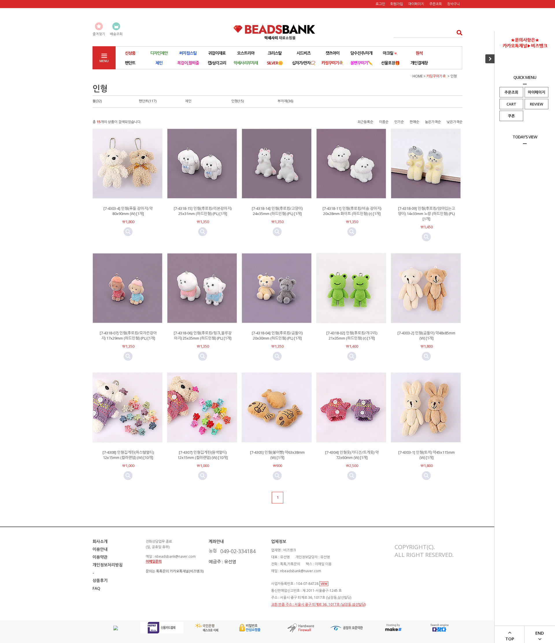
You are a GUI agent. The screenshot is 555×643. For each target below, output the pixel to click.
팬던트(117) (147, 101)
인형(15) (237, 101)
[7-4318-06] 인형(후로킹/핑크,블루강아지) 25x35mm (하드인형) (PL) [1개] (203, 335)
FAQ (96, 588)
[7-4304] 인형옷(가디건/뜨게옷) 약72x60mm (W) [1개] (352, 455)
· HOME (417, 76)
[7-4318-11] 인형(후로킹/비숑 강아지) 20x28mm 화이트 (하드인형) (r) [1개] (352, 211)
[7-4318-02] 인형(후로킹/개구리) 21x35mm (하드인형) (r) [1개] (351, 335)
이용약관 (100, 557)
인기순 (399, 121)
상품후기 (100, 580)
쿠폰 (511, 115)
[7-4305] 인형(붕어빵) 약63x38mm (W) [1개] (277, 455)
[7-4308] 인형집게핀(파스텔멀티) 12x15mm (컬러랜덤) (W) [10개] (128, 455)
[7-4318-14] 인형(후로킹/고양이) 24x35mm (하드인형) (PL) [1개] (277, 211)
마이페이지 (536, 92)
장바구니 (453, 3)
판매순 (414, 121)
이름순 (383, 121)
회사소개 (100, 541)
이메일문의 (154, 561)
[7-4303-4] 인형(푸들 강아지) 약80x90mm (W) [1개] (128, 211)
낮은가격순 (454, 121)
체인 (188, 101)
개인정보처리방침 (107, 565)
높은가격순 (433, 121)
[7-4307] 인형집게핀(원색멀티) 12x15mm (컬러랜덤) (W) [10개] (202, 455)
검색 (457, 32)
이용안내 (100, 549)
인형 (453, 76)
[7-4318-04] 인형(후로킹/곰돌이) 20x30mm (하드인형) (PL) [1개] (277, 335)
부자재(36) (285, 101)
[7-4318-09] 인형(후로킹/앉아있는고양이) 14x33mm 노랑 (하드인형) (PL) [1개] (426, 213)
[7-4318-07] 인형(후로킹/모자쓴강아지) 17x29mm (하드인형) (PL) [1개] (128, 335)
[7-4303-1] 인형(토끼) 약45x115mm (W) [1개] (426, 455)
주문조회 (511, 92)
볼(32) (97, 101)
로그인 (380, 3)
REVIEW (536, 104)
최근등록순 (365, 121)
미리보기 (128, 231)
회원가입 (396, 3)
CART (511, 104)
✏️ (361, 63)
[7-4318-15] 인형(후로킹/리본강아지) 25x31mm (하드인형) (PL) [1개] (203, 211)
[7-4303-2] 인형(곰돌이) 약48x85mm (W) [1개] (426, 335)
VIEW (324, 584)
